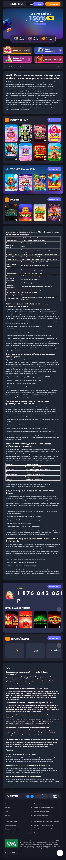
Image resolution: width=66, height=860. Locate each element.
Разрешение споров (18, 829)
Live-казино (34, 67)
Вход (40, 4)
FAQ (18, 811)
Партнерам (47, 833)
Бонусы (18, 815)
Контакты (18, 808)
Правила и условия (18, 821)
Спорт (47, 67)
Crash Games (60, 67)
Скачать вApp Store (44, 796)
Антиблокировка (18, 825)
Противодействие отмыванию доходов (47, 821)
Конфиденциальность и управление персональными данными (47, 829)
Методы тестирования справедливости (18, 833)
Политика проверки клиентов (47, 825)
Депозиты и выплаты (47, 815)
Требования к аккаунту (47, 811)
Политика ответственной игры (47, 808)
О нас (18, 804)
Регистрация (54, 4)
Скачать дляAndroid (55, 796)
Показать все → (54, 120)
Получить (40, 24)
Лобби (11, 67)
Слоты (22, 67)
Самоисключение (47, 804)
